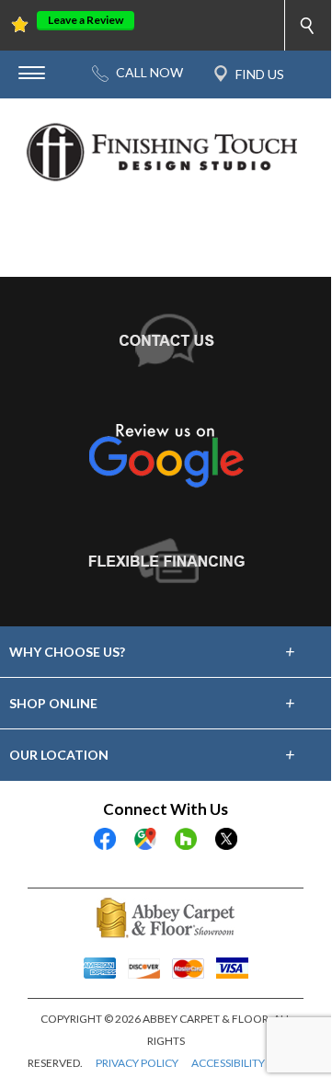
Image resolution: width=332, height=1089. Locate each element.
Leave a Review (85, 20)
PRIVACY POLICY (137, 1063)
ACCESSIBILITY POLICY (247, 1063)
